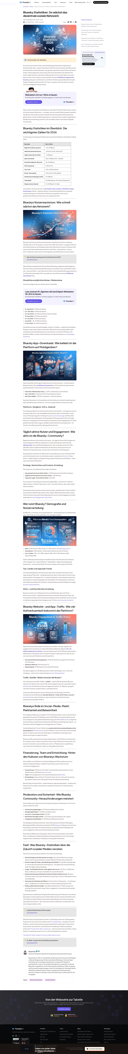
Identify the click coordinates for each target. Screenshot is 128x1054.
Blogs (31, 6)
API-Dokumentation (109, 1036)
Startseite (26, 6)
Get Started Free (32, 259)
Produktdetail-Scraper (65, 1036)
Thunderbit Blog (56, 922)
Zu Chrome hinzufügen (95, 1049)
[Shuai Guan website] (39, 951)
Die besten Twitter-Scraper (84, 1039)
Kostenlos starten (32, 102)
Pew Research (38, 730)
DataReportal (63, 719)
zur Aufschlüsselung (57, 416)
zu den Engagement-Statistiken (41, 497)
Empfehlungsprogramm (110, 1034)
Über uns (106, 1042)
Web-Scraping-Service (109, 1039)
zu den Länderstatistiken (31, 584)
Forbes (65, 456)
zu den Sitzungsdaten (57, 673)
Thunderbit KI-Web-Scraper (39, 929)
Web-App (42, 1036)
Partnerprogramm (108, 1031)
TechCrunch (47, 772)
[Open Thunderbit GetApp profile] (16, 1039)
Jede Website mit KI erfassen (84, 1031)
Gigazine (58, 825)
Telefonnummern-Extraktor (66, 1034)
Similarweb (27, 686)
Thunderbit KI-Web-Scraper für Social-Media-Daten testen (41, 935)
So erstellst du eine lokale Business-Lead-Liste (88, 1042)
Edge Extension (44, 1034)
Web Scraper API (44, 1039)
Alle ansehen (63, 1039)
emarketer (26, 697)
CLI (41, 1042)
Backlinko (62, 775)
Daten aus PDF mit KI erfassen (84, 1036)
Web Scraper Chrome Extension (48, 1031)
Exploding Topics (64, 548)
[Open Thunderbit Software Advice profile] (25, 1039)
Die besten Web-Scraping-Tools (85, 1034)
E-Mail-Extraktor (64, 1031)
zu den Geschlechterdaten (65, 600)
